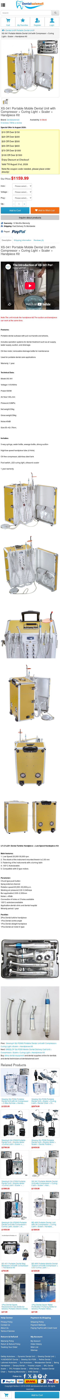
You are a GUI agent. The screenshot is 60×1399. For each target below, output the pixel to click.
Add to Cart (37, 1395)
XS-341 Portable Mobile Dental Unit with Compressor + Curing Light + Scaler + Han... (45, 1183)
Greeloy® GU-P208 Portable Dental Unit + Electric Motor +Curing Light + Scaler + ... (13, 1142)
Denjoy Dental (19, 1365)
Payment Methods (38, 1324)
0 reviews (5, 122)
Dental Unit (10, 30)
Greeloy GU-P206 (28, 1359)
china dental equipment (14, 1055)
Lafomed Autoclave (9, 1362)
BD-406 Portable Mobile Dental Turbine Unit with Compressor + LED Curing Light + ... (45, 1265)
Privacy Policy (6, 1321)
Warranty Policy (7, 1341)
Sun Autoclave (26, 1362)
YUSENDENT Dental (9, 1359)
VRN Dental (34, 1368)
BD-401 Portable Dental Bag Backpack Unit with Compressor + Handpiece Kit (15, 1265)
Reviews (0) (39, 240)
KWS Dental (33, 1371)
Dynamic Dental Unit (26, 1356)
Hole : (3, 186)
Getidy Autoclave (8, 1356)
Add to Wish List (46, 210)
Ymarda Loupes (34, 1365)
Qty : (3, 203)
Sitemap (34, 1350)
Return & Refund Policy (10, 1344)
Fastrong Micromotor (16, 1371)
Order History (36, 1344)
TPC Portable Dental (17, 1368)
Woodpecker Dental (43, 1362)
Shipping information (22, 240)
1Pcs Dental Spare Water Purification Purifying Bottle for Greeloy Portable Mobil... (44, 1306)
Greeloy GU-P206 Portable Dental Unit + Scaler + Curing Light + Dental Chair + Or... (44, 1101)
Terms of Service (8, 1331)
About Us (4, 1328)
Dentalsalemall (13, 119)
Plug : (3, 197)
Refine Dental (44, 1359)
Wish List (34, 1347)
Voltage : (4, 191)
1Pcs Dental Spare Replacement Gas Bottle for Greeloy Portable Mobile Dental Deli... (15, 1307)
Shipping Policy (37, 1321)
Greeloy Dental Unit (46, 1356)
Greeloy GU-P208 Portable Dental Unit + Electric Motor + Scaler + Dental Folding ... (44, 1142)
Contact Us (5, 1324)
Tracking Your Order (9, 1347)
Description (6, 240)
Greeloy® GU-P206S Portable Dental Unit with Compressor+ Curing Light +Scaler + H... (14, 1224)
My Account (35, 1341)
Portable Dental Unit (24, 30)
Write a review (16, 122)
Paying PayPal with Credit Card (44, 1328)
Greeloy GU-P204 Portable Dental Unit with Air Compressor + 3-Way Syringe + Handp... (15, 1101)
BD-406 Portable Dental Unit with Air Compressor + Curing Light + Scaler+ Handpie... (44, 1224)
